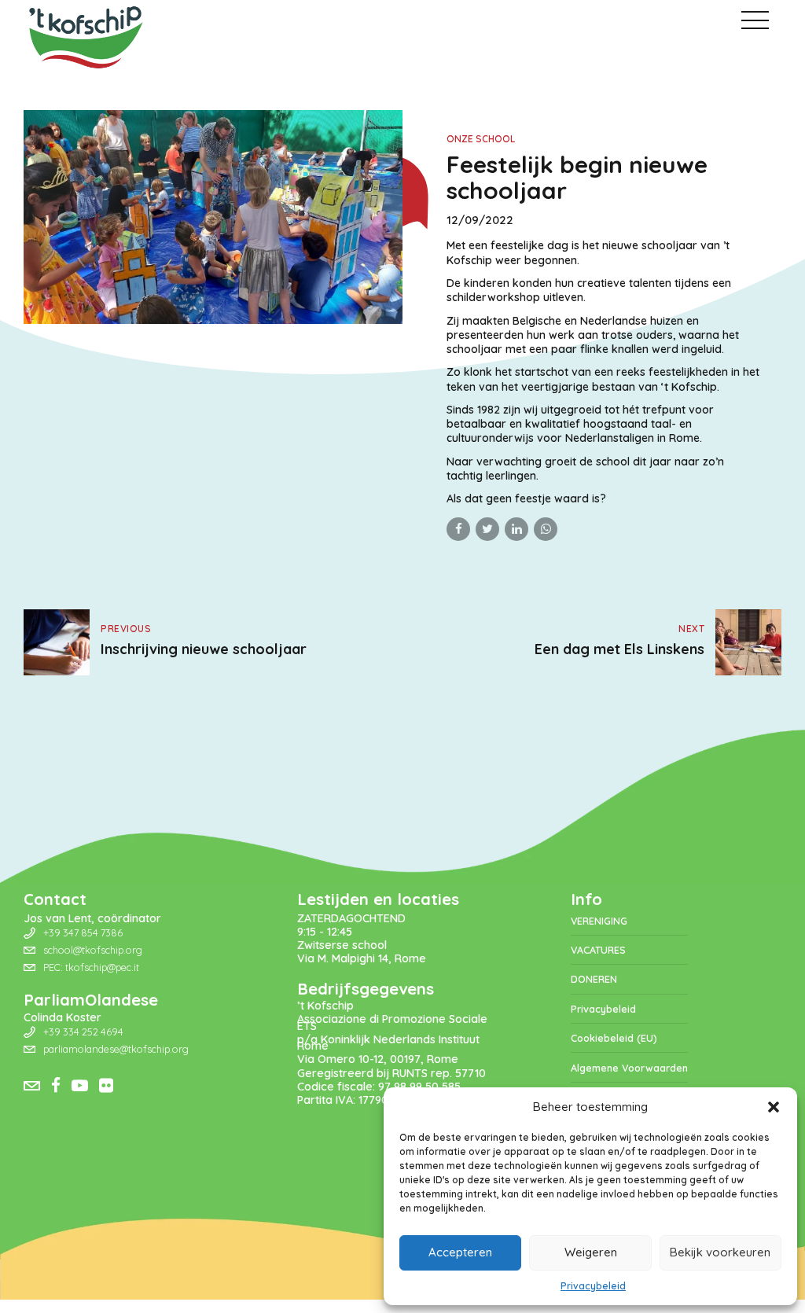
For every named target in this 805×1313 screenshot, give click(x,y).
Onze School (481, 139)
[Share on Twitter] (487, 529)
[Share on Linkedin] (516, 529)
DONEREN (594, 979)
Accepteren (460, 1252)
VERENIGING (599, 920)
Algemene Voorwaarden (629, 1067)
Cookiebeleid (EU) (614, 1038)
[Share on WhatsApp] (545, 529)
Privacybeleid (593, 1286)
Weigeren (590, 1252)
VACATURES (598, 949)
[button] (773, 1107)
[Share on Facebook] (458, 529)
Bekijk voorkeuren (720, 1252)
